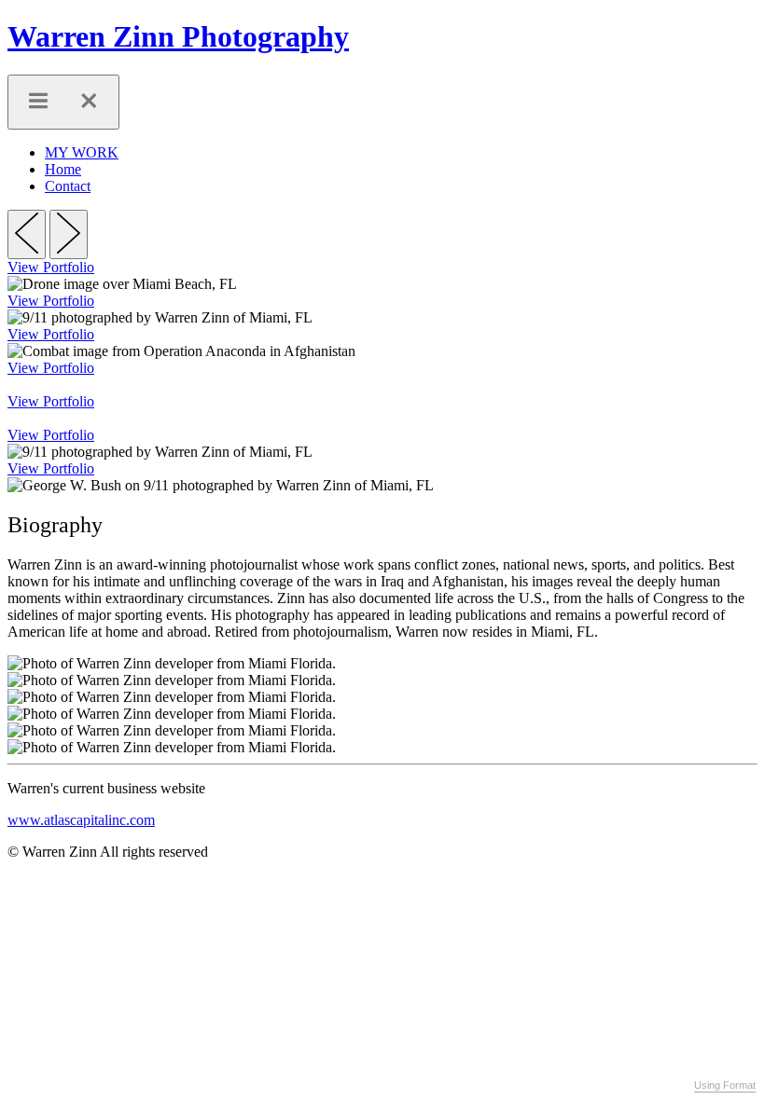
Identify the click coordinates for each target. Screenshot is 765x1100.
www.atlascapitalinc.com (81, 820)
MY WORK (81, 152)
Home (63, 169)
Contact (67, 186)
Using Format (725, 1085)
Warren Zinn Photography (178, 36)
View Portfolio (50, 267)
